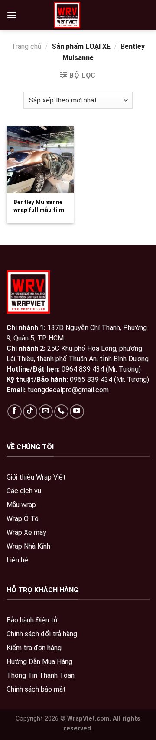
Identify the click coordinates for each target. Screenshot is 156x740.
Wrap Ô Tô (22, 519)
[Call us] (61, 411)
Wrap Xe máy (26, 532)
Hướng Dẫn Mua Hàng (39, 661)
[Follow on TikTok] (30, 411)
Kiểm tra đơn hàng (34, 648)
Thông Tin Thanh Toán (40, 675)
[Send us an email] (46, 411)
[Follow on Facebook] (14, 411)
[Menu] (11, 14)
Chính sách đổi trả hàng (41, 634)
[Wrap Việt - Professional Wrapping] (67, 15)
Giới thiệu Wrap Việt (36, 477)
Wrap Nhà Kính (28, 546)
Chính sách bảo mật (36, 689)
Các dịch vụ (23, 491)
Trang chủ (26, 46)
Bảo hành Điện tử (32, 620)
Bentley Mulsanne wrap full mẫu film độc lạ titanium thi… (38, 213)
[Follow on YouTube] (77, 411)
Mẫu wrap (21, 505)
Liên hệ (17, 560)
